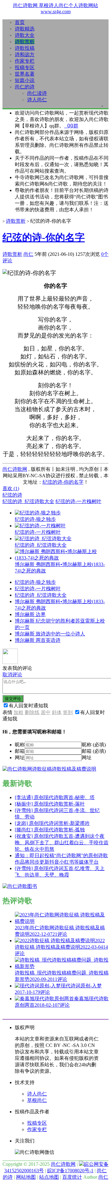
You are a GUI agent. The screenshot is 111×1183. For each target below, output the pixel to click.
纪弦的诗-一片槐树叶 (78, 501)
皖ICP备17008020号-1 (70, 1170)
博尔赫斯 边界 (30, 614)
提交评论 (13, 698)
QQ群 (71, 126)
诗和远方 (25, 54)
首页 (20, 22)
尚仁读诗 (37, 93)
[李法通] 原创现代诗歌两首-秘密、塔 (55, 797)
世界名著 (25, 73)
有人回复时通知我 (28, 705)
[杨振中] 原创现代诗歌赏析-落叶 (50, 803)
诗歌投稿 (25, 48)
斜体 (57, 712)
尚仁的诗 (25, 86)
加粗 (18, 712)
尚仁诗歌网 (14, 469)
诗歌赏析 (25, 41)
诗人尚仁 (37, 99)
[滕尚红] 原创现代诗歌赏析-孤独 (50, 829)
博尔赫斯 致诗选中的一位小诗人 (50, 633)
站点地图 (49, 1177)
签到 (68, 712)
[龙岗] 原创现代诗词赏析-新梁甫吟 (52, 823)
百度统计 (72, 1177)
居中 (46, 712)
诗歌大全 (25, 35)
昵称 (20, 744)
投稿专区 (25, 67)
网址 (20, 757)
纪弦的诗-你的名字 (43, 237)
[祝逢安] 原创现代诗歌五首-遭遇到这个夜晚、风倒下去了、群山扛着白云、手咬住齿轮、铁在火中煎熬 (62, 843)
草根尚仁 (37, 1100)
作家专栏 (25, 61)
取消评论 (12, 674)
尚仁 (28, 254)
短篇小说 (25, 80)
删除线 (32, 712)
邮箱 (20, 751)
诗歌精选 (25, 28)
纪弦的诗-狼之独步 (35, 582)
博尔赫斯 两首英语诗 (37, 640)
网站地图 (26, 1177)
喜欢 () (10, 488)
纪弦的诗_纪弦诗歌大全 (28, 501)
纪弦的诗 (12, 495)
